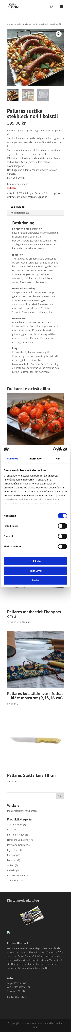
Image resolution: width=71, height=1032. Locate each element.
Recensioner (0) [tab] (20, 212)
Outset (10, 865)
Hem (9, 24)
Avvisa (35, 580)
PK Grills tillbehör (16, 875)
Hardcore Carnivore (17, 839)
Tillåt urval (36, 570)
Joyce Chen (13, 850)
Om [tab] (58, 458)
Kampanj (12, 855)
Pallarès (17, 24)
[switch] (62, 526)
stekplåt (32, 196)
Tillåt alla (35, 561)
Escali (10, 829)
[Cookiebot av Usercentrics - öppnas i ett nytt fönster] (52, 449)
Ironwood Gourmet (17, 844)
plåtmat (11, 196)
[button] (59, 34)
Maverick (12, 860)
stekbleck (22, 196)
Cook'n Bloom (14, 824)
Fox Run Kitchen (15, 834)
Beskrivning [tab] (18, 206)
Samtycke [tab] (12, 458)
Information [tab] (35, 458)
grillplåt (57, 193)
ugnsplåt (42, 196)
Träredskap (13, 880)
